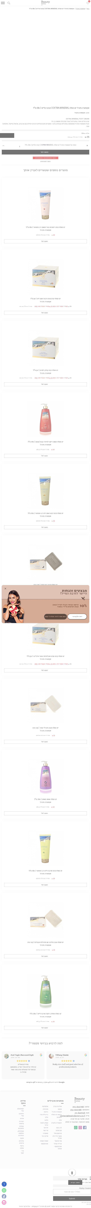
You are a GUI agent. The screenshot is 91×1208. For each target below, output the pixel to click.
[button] (4, 1184)
